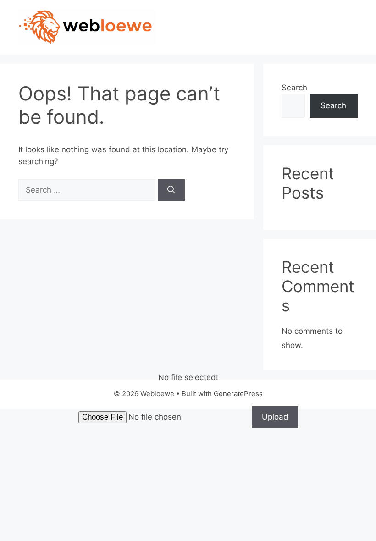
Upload (275, 416)
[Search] (171, 190)
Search (294, 87)
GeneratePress (238, 393)
